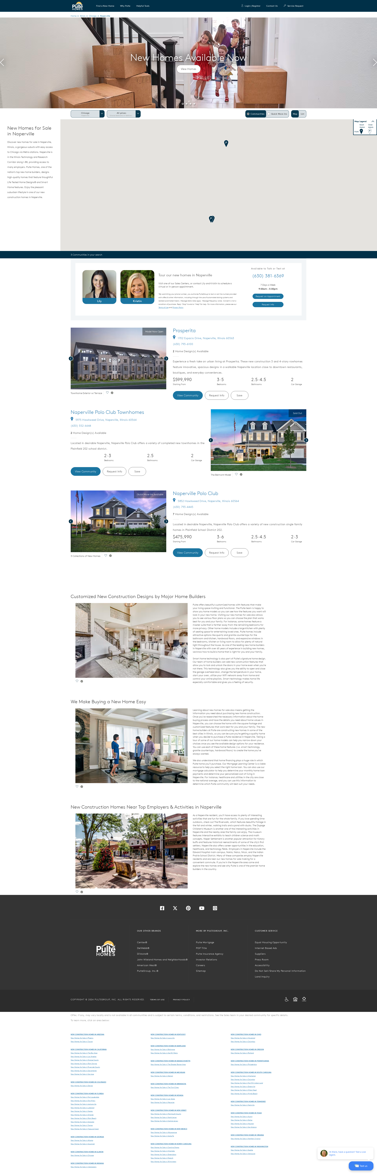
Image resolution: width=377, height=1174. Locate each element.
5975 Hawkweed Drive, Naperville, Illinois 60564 (106, 419)
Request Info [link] (268, 304)
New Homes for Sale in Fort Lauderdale (85, 1097)
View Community (188, 395)
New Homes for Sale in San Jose (82, 1074)
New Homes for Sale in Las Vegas (163, 1099)
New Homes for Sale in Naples (82, 1111)
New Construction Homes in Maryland (168, 1046)
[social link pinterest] (112, 393)
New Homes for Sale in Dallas (241, 1120)
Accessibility (262, 965)
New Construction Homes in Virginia (247, 1135)
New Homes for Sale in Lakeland (82, 1108)
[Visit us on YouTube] (201, 909)
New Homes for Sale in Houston (242, 1124)
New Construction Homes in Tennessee (248, 1101)
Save (239, 395)
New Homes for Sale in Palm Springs (84, 1063)
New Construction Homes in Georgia (87, 1137)
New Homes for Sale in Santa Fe (162, 1136)
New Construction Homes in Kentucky (168, 1034)
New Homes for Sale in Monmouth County (166, 1114)
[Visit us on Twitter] (175, 909)
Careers (200, 965)
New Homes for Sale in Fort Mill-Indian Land (247, 1083)
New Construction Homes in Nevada (167, 1095)
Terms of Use (157, 999)
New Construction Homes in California (89, 1049)
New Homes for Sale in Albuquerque (164, 1132)
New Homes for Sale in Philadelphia (244, 1064)
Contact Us (272, 6)
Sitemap (201, 970)
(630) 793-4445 (183, 507)
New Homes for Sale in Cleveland (243, 1038)
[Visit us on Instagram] (215, 909)
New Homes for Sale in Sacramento (84, 1071)
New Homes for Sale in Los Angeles (83, 1056)
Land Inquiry (262, 976)
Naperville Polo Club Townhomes (107, 412)
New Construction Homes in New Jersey (168, 1110)
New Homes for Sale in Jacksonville (83, 1104)
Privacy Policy (181, 999)
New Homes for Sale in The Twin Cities (165, 1087)
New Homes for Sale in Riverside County (85, 1067)
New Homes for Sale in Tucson (82, 1041)
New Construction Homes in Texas (246, 1113)
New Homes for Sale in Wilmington (163, 1161)
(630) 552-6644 (81, 425)
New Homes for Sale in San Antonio (244, 1127)
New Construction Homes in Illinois (87, 1152)
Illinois (82, 16)
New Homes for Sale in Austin (241, 1116)
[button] (105, 6)
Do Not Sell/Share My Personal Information (280, 970)
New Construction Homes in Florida (87, 1093)
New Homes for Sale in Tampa (82, 1125)
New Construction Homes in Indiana (87, 1163)
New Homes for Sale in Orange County (85, 1060)
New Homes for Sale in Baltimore (163, 1049)
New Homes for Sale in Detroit (162, 1076)
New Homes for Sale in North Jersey (164, 1117)
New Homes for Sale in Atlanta (82, 1140)
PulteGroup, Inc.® (147, 970)
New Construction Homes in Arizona (87, 1034)
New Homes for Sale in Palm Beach (83, 1118)
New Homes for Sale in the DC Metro (164, 1053)
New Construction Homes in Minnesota (168, 1084)
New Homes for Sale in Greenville (243, 1086)
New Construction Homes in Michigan (168, 1072)
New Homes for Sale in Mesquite (162, 1102)
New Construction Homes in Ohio (246, 1034)
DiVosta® (142, 953)
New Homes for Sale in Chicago (82, 1155)
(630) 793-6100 (183, 344)
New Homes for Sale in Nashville (242, 1105)
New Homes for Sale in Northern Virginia (245, 1139)
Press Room (262, 959)
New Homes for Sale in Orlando (82, 1115)
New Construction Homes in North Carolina (171, 1144)
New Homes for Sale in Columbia (243, 1079)
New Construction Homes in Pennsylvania (250, 1061)
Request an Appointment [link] (268, 296)
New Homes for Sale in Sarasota (82, 1122)
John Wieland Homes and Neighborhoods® (162, 959)
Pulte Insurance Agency (209, 953)
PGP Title (201, 948)
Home (73, 16)
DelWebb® (143, 948)
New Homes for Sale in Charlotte (163, 1151)
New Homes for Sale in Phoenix (82, 1038)
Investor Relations (206, 959)
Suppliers (260, 953)
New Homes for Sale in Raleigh (162, 1158)
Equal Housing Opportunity (271, 942)
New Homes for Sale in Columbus (243, 1041)
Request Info (216, 395)
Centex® (142, 942)
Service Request (295, 6)
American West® (147, 965)
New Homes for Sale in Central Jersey (164, 1121)
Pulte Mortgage (205, 942)
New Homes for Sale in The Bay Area (84, 1053)
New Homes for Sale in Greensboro (163, 1154)
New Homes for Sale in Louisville (163, 1038)
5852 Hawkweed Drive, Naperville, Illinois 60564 (208, 501)
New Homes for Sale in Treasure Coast (85, 1129)
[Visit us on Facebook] (162, 909)
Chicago (93, 16)
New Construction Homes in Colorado (88, 1082)
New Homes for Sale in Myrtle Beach (244, 1093)
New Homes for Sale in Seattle (242, 1150)
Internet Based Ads (266, 948)
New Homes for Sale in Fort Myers (83, 1101)
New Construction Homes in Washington (249, 1146)
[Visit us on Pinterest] (188, 909)
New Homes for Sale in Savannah (83, 1144)
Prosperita (184, 330)
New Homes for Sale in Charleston (243, 1076)
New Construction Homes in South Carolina (251, 1072)
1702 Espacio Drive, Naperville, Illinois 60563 (206, 338)
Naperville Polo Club (195, 493)
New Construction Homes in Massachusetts (170, 1061)
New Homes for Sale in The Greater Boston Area (168, 1064)
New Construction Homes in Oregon (247, 1049)
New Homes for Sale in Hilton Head (244, 1090)
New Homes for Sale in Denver (82, 1086)
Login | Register (252, 6)
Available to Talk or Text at (268, 268)
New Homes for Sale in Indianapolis (83, 1167)
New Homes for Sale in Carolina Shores (165, 1147)
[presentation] (2, 63)
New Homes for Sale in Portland (242, 1053)
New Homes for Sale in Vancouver (243, 1154)
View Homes (188, 69)
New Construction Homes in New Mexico (169, 1129)
